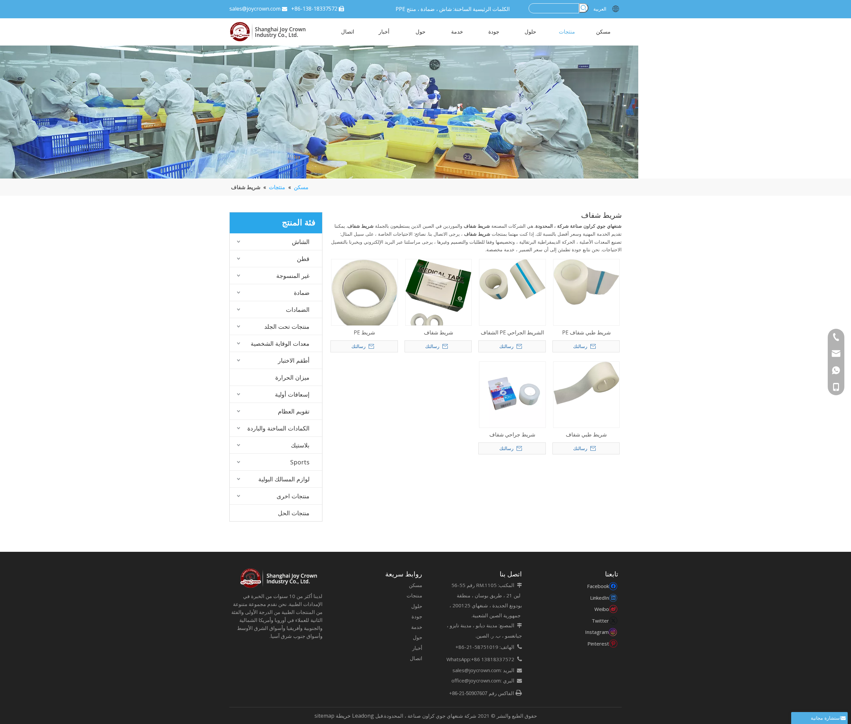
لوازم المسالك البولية (283, 479)
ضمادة (301, 293)
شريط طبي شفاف (586, 434)
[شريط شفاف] (439, 295)
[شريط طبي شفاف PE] (586, 281)
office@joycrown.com (476, 680)
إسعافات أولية (292, 394)
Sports (299, 462)
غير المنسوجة (292, 276)
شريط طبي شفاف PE (586, 332)
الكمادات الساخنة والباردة (278, 428)
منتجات (414, 595)
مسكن (415, 585)
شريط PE (364, 332)
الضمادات (297, 309)
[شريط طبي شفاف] (586, 382)
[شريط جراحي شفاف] (512, 394)
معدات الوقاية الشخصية (280, 343)
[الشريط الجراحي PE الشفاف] (512, 279)
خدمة (416, 627)
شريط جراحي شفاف (512, 434)
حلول (416, 606)
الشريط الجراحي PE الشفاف (512, 332)
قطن (303, 259)
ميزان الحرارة (292, 377)
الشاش (300, 242)
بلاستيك (300, 445)
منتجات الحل (293, 513)
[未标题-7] (279, 578)
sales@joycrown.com (255, 8)
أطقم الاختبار (293, 360)
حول (417, 637)
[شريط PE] (364, 294)
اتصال (416, 658)
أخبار (417, 648)
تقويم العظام (293, 411)
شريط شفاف (438, 332)
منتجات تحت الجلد (286, 326)
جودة (417, 616)
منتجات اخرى (293, 496)
